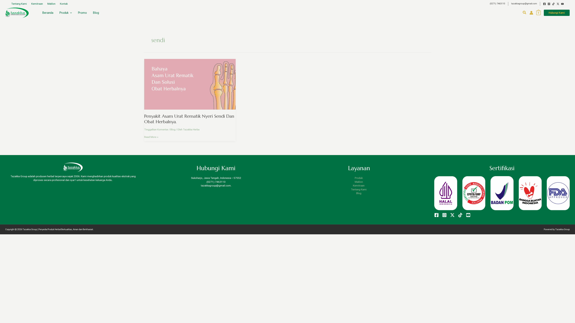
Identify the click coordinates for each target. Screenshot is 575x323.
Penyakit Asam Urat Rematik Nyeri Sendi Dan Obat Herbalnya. (189, 118)
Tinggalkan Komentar (156, 129)
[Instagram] (549, 4)
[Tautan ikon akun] (531, 13)
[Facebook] (544, 4)
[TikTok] (553, 4)
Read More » (151, 136)
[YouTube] (562, 4)
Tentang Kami (359, 189)
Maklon (359, 181)
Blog (172, 129)
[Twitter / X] (558, 4)
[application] (70, 13)
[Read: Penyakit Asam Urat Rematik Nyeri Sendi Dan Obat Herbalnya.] (190, 84)
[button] (524, 13)
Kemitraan (358, 185)
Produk (359, 177)
